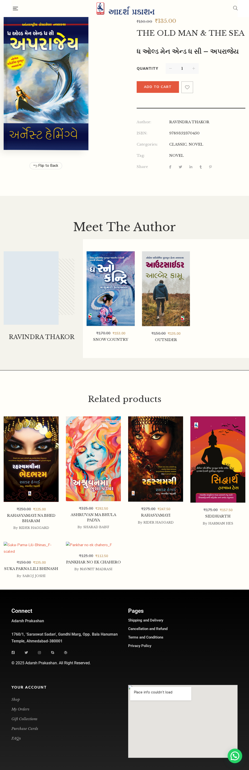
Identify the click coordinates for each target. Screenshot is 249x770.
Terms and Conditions (145, 637)
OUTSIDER (166, 339)
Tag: (141, 155)
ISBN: (142, 133)
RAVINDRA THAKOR (189, 122)
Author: (144, 122)
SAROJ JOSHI (33, 576)
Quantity (147, 68)
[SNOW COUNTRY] (111, 288)
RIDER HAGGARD (34, 528)
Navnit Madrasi (96, 569)
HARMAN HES (220, 523)
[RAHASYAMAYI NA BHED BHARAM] (31, 419)
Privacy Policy (139, 646)
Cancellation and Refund (148, 629)
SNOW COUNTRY (110, 339)
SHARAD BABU (96, 527)
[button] (235, 756)
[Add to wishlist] (187, 87)
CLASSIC (178, 144)
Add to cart (158, 87)
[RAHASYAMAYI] (155, 419)
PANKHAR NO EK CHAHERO (93, 562)
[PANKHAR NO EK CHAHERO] (93, 545)
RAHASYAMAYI (155, 515)
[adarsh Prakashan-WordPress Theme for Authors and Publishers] (125, 8)
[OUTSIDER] (166, 288)
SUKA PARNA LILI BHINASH (31, 568)
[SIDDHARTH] (217, 419)
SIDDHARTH (218, 516)
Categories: (147, 144)
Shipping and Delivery (145, 620)
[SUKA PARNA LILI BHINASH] (31, 545)
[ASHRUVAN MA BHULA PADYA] (93, 419)
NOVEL (196, 144)
